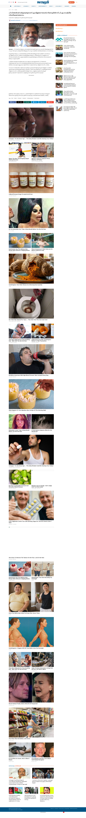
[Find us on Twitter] (13, 2)
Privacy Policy (67, 808)
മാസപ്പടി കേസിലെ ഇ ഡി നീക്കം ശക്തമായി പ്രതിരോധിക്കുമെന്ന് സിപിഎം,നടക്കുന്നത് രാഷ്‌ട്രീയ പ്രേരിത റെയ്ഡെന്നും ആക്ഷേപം (46, 798)
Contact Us (56, 808)
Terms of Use (61, 808)
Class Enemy (36, 98)
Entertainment (42, 6)
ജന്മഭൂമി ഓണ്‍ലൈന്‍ (15, 20)
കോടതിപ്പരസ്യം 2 (59, 31)
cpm (12, 98)
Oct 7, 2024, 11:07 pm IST (25, 20)
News (13, 9)
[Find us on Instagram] (11, 2)
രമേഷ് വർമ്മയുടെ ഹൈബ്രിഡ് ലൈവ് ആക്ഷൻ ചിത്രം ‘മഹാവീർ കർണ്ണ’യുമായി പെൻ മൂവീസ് (70, 62)
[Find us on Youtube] (15, 2)
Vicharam (25, 6)
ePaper (72, 2)
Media (15, 98)
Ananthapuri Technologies (18, 809)
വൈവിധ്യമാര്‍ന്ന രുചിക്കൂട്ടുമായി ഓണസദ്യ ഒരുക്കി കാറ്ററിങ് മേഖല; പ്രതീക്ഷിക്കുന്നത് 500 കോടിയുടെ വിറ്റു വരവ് (69, 70)
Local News (58, 6)
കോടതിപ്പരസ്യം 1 (59, 28)
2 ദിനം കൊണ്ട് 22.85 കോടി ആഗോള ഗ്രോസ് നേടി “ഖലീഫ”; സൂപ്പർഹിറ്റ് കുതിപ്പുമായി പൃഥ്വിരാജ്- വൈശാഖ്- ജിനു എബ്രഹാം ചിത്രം (70, 55)
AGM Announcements (73, 808)
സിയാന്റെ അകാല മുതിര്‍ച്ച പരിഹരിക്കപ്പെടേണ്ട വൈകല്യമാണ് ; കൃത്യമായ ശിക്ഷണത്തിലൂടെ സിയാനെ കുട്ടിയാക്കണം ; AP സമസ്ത (15, 798)
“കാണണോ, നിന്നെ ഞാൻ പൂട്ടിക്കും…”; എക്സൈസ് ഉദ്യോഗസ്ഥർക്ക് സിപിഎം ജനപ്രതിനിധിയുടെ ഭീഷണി (42, 781)
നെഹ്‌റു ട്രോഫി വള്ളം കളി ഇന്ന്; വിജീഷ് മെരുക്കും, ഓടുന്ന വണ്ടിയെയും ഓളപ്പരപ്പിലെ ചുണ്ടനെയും (70, 108)
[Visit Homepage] (43, 2)
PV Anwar (19, 98)
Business (74, 6)
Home (10, 9)
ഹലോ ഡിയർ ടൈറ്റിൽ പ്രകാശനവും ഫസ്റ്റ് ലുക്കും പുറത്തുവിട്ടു (69, 47)
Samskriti (67, 6)
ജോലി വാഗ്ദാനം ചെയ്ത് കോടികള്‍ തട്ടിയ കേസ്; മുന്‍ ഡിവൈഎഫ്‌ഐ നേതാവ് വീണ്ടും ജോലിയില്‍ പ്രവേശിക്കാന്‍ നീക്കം (70, 78)
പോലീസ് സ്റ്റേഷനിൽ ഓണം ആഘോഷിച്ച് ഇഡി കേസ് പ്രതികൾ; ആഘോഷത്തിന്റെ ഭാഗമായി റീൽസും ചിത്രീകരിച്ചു (70, 101)
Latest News (17, 6)
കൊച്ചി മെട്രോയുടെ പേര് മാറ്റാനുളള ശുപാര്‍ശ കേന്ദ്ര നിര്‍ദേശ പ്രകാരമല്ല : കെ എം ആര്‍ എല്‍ (70, 39)
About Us (52, 808)
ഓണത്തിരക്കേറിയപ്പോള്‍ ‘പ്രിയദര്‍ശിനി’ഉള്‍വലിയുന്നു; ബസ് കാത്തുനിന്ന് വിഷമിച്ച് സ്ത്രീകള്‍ (70, 85)
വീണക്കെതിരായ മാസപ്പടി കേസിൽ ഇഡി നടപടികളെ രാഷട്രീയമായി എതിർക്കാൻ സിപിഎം (30, 797)
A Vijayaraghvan (30, 98)
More (50, 6)
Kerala (16, 9)
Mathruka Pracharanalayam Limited (15, 808)
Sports (33, 6)
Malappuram (35, 20)
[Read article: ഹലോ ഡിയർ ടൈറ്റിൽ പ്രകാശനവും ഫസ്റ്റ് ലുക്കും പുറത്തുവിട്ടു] (59, 47)
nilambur (24, 98)
